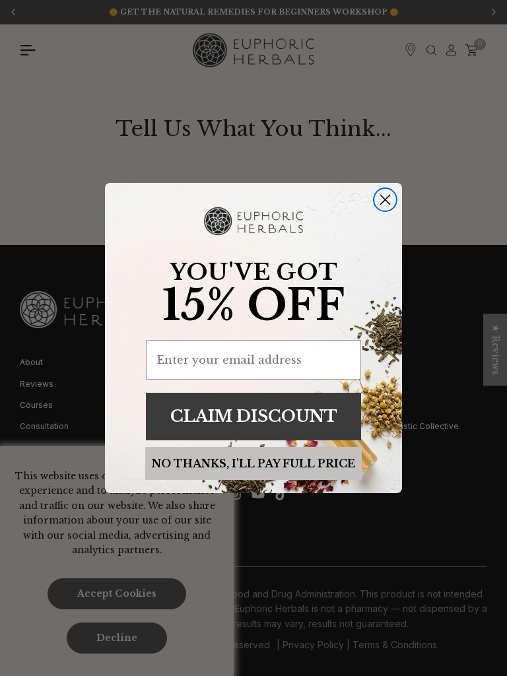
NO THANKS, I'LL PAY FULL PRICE (253, 463)
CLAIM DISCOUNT (253, 416)
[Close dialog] (385, 199)
